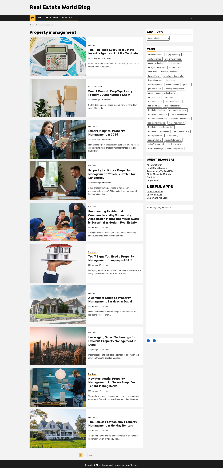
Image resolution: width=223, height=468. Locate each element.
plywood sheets (154, 89)
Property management (174, 89)
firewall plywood (175, 67)
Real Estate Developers (157, 114)
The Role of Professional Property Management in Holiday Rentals (112, 423)
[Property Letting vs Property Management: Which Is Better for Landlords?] (58, 180)
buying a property (173, 55)
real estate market (176, 123)
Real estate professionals (158, 131)
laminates (170, 80)
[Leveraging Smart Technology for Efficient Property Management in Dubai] (58, 346)
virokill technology (155, 148)
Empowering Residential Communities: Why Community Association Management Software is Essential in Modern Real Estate (113, 217)
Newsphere (120, 465)
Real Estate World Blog (60, 7)
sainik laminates (174, 144)
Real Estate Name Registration (160, 127)
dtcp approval (175, 63)
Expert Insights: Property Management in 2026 (106, 132)
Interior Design (154, 76)
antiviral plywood (155, 55)
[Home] (32, 18)
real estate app (154, 106)
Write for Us (52, 18)
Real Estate (68, 18)
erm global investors (156, 67)
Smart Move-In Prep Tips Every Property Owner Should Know (110, 93)
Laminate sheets (155, 84)
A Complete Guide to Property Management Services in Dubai (110, 299)
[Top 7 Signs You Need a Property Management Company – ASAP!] (58, 263)
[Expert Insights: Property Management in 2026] (58, 139)
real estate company (177, 110)
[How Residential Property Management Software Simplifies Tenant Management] (58, 387)
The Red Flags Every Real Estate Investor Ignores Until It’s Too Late (113, 51)
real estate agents (173, 102)
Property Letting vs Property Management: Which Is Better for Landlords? (111, 174)
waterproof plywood (175, 148)
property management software (161, 93)
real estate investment (157, 119)
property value (154, 97)
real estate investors (156, 123)
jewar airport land (155, 80)
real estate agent (155, 102)
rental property (172, 136)
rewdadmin (107, 58)
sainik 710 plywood (156, 144)
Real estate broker (172, 106)
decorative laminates (156, 63)
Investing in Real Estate (173, 76)
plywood (186, 84)
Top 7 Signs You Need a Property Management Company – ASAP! (111, 258)
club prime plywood (173, 59)
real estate (168, 97)
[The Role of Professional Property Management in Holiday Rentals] (58, 428)
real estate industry (179, 114)
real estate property (181, 131)
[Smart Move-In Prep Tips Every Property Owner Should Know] (58, 98)
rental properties (155, 136)
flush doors (152, 72)
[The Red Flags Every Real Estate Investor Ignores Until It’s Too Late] (58, 56)
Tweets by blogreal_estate (159, 207)
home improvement (95, 86)
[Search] (191, 17)
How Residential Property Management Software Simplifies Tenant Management (112, 382)
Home (39, 18)
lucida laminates (172, 84)
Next (91, 455)
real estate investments (180, 119)
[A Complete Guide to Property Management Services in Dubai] (58, 304)
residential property (173, 140)
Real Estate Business (156, 110)
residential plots (154, 140)
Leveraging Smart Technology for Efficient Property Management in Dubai (112, 341)
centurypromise (154, 59)
